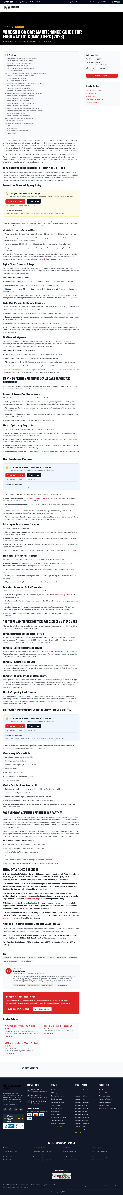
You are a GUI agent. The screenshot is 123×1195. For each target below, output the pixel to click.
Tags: (8, 125)
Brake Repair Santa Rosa (69, 1151)
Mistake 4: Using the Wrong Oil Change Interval (22, 103)
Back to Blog (9, 27)
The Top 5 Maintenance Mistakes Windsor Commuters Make (24, 93)
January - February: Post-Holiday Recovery (20, 75)
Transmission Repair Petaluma (41, 1154)
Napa (62, 213)
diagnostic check (28, 701)
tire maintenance (15, 370)
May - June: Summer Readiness (17, 80)
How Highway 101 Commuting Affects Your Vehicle (21, 58)
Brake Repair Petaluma (69, 1154)
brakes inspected (38, 327)
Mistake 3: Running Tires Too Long (18, 100)
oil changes (71, 551)
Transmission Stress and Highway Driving (20, 61)
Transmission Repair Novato (41, 1157)
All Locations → (80, 1133)
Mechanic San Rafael (81, 1130)
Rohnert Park (9, 213)
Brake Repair (91, 93)
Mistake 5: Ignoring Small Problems (18, 105)
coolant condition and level (39, 498)
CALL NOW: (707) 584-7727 (18, 1009)
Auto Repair (54, 1090)
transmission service (17, 248)
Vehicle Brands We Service (107, 1108)
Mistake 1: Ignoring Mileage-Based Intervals (20, 95)
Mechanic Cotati (80, 1099)
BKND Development (68, 1192)
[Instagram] (10, 1109)
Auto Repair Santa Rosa (9, 1154)
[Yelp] (21, 1109)
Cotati (38, 213)
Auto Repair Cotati (8, 1160)
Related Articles (12, 133)
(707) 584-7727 (13, 935)
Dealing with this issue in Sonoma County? (20, 63)
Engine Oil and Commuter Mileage (17, 66)
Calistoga (57, 213)
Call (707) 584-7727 (17, 201)
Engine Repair (55, 1105)
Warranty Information (105, 1099)
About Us (102, 1090)
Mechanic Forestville (81, 1120)
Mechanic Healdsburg (82, 1108)
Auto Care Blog (104, 1105)
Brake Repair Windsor (69, 1157)
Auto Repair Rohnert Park (10, 1151)
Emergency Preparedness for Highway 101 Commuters (22, 108)
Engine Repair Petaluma (99, 1154)
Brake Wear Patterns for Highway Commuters (21, 68)
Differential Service (57, 1120)
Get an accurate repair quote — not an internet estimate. (24, 83)
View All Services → (57, 1127)
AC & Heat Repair (92, 102)
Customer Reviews (105, 1102)
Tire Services (55, 1111)
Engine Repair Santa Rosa (99, 1151)
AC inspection (67, 433)
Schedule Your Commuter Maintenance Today (19, 123)
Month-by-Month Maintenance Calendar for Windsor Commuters (25, 73)
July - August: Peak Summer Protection (19, 85)
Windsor (51, 213)
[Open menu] (118, 8)
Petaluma (32, 213)
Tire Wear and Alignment (14, 70)
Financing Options (104, 1096)
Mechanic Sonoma (81, 1111)
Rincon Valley (25, 213)
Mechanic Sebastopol (82, 1102)
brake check (40, 563)
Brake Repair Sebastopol (70, 1160)
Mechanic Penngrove (82, 1117)
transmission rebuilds (46, 860)
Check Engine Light (93, 96)
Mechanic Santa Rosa (82, 1093)
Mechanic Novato (80, 1127)
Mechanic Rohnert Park (82, 1090)
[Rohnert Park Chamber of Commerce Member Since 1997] (61, 1176)
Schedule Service (102, 76)
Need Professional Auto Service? (17, 130)
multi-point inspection (43, 452)
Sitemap (117, 1186)
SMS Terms (107, 1186)
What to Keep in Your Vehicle (16, 113)
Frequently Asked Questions (14, 120)
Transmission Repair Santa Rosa (42, 1151)
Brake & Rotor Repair (57, 1102)
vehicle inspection (63, 595)
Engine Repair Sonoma (98, 1160)
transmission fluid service (64, 652)
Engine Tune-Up (56, 1114)
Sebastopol (44, 213)
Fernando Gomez (12, 128)
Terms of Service (95, 1186)
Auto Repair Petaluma (9, 1157)
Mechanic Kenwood (81, 1114)
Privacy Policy (81, 1186)
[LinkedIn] (16, 1109)
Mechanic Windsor (81, 1105)
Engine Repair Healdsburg (99, 1157)
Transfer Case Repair (58, 1123)
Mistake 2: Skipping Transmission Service (20, 98)
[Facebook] (5, 1109)
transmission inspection (48, 259)
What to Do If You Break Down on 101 (18, 115)
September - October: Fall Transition (18, 88)
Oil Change (54, 1093)
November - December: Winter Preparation (20, 90)
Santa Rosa (17, 213)
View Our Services (42, 1009)
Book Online (35, 201)
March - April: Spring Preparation (17, 78)
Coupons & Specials (105, 1093)
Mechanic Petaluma (81, 1096)
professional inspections (35, 899)
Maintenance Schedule (94, 99)
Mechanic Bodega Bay (82, 1123)
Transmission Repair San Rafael (42, 1160)
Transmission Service (94, 90)
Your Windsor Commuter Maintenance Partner (19, 118)
